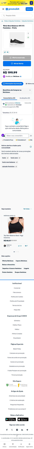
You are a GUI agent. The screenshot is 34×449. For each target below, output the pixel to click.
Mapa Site (17, 310)
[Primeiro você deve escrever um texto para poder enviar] (31, 135)
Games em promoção (17, 362)
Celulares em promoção (17, 353)
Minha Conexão (17, 333)
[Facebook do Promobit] (6, 429)
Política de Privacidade (17, 301)
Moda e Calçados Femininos (12, 21)
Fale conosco (17, 292)
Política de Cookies (17, 296)
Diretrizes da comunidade (17, 396)
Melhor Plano (17, 325)
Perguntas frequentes (17, 404)
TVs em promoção (17, 375)
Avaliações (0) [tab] (25, 98)
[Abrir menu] (3, 9)
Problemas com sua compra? (17, 409)
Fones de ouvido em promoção (17, 357)
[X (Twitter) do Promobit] (12, 429)
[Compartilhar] (28, 37)
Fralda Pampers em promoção (17, 370)
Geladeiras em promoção (17, 366)
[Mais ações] (28, 33)
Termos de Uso (17, 305)
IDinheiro (17, 320)
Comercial (17, 288)
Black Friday (17, 349)
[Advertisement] (17, 188)
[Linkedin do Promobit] (22, 429)
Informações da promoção (13, 83)
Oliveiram (17, 103)
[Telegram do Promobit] (27, 429)
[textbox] (17, 136)
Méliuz (17, 329)
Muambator (17, 338)
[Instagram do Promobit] (17, 429)
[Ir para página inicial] (2, 21)
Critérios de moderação (17, 400)
